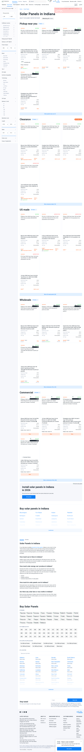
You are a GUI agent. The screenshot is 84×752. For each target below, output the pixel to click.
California (22, 670)
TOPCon (5, 95)
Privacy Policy (76, 706)
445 (71, 629)
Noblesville (54, 525)
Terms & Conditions (50, 745)
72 (3, 103)
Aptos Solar (5, 57)
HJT (4, 84)
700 (62, 636)
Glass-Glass (5, 82)
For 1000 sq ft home (59, 643)
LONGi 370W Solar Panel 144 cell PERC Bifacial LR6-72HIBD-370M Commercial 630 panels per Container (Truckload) (29, 462)
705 (66, 636)
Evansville (22, 525)
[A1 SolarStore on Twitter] (22, 712)
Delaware (22, 682)
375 (30, 629)
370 (26, 629)
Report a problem (67, 724)
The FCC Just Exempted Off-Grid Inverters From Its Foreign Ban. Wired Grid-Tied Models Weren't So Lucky (28, 725)
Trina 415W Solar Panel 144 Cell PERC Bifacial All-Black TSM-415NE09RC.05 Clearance (29, 186)
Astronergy (5, 59)
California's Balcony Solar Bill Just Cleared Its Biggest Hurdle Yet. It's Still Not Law (28, 736)
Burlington (22, 515)
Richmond (70, 515)
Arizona (22, 661)
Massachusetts (40, 682)
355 (21, 629)
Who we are (43, 718)
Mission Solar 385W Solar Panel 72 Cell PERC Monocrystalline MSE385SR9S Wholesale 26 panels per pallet (51, 51)
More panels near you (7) (50, 113)
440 (66, 629)
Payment (65, 722)
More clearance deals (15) (50, 204)
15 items (34, 119)
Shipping (65, 718)
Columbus (22, 522)
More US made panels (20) (50, 294)
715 (75, 636)
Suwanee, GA (8, 32)
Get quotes (28, 496)
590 (75, 633)
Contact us (43, 722)
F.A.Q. (64, 730)
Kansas (37, 661)
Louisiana (38, 670)
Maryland (38, 678)
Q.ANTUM (5, 91)
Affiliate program (52, 726)
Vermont (69, 674)
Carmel (22, 519)
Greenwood (39, 522)
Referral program (52, 724)
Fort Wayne (39, 512)
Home (21, 9)
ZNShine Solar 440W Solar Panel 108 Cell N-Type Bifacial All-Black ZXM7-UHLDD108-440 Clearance (71, 147)
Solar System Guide (78, 730)
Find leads (51, 720)
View (30, 434)
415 (53, 629)
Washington (70, 682)
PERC (4, 89)
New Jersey (54, 666)
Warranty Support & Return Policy (67, 727)
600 (26, 636)
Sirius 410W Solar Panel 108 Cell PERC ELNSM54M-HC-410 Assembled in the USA (71, 237)
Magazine (25, 1)
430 (57, 629)
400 (39, 629)
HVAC (27, 4)
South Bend (70, 519)
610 (30, 636)
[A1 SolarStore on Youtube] (26, 712)
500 (26, 633)
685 (48, 636)
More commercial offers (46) (50, 480)
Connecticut (23, 678)
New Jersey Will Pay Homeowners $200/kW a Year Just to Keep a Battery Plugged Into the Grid (28, 720)
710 (71, 636)
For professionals (65, 1)
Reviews (42, 720)
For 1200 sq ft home (71, 643)
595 (21, 636)
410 (48, 629)
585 (71, 633)
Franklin (38, 515)
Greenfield (38, 519)
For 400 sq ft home (36, 643)
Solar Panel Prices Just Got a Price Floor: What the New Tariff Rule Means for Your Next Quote (28, 741)
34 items (35, 299)
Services (20, 1)
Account (79, 1)
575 (62, 633)
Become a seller (73, 1)
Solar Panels (9, 4)
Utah (68, 670)
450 (75, 629)
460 (21, 633)
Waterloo (69, 522)
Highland (38, 525)
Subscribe (75, 700)
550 (44, 633)
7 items (40, 23)
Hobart (53, 512)
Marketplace (14, 1)
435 (62, 629)
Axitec (4, 61)
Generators (31, 4)
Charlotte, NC (8, 34)
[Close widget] (81, 741)
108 (4, 109)
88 (3, 105)
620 (39, 636)
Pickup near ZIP (7, 38)
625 (44, 636)
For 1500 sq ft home (25, 646)
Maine (37, 674)
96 (3, 107)
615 (35, 636)
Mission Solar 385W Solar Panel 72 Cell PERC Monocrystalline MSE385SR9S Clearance (29, 147)
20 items (33, 209)
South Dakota (71, 657)
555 (48, 633)
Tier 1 (3, 69)
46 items (36, 392)
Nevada (53, 657)
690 (53, 636)
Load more (51, 530)
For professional (52, 718)
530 (30, 633)
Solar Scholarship (78, 734)
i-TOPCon (5, 86)
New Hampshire (55, 661)
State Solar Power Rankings (78, 725)
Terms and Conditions (62, 706)
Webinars (78, 737)
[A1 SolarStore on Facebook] (20, 712)
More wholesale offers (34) (50, 387)
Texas (68, 666)
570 (57, 633)
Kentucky (38, 666)
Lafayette (54, 519)
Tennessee (70, 661)
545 (39, 633)
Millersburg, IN (8, 27)
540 (35, 633)
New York (54, 674)
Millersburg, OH (8, 29)
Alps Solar (5, 55)
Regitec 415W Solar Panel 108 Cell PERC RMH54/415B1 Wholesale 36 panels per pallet (51, 327)
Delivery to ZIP (6, 41)
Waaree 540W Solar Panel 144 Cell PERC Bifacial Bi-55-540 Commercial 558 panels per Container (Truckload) (30, 420)
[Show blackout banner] (50, 1)
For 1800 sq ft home (49, 646)
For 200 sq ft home (25, 643)
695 (57, 636)
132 (4, 113)
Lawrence (54, 522)
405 (44, 629)
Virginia (69, 678)
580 (66, 633)
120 (4, 111)
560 (53, 633)
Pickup (64, 720)
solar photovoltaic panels (37, 547)
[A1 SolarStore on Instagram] (24, 712)
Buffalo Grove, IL (8, 25)
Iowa (37, 657)
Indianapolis (54, 515)
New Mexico (54, 670)
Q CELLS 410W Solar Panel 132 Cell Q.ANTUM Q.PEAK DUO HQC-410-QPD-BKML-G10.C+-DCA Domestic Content (29, 51)
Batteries (23, 4)
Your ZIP (75, 4)
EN (53, 1)
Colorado (22, 674)
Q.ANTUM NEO (6, 93)
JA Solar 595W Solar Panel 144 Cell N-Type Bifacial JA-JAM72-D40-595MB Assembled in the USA (29, 277)
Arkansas (22, 666)
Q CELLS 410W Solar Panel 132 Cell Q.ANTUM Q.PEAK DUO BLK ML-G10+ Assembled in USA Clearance (50, 237)
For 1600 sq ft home (37, 646)
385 (35, 629)
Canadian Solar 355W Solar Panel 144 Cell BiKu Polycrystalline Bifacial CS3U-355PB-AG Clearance (51, 147)
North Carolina (55, 678)
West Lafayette (71, 525)
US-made (4, 72)
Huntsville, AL (8, 31)
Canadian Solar (6, 63)
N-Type (4, 87)
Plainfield (69, 512)
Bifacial (4, 80)
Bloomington (23, 512)
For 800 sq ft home (48, 643)
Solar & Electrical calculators (78, 720)
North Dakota (55, 682)
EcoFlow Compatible (6, 75)
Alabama (22, 657)
